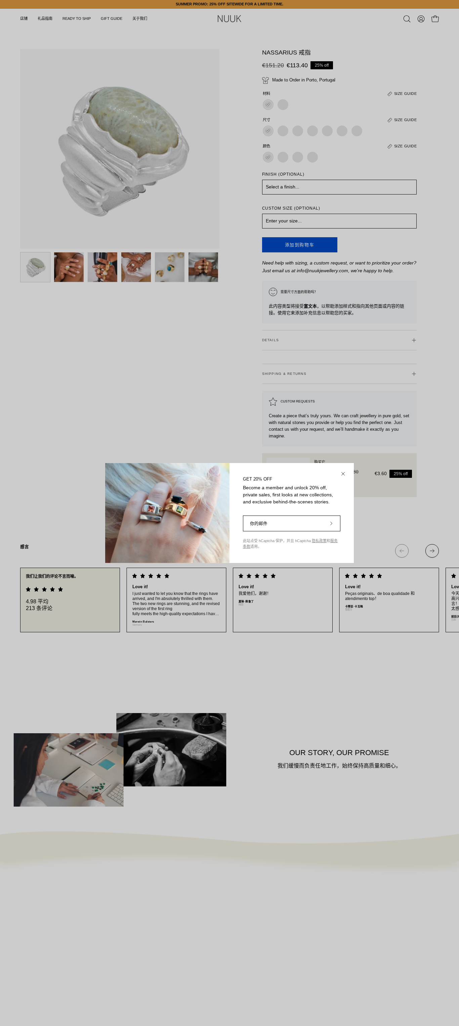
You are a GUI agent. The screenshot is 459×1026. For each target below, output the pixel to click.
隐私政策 (319, 541)
